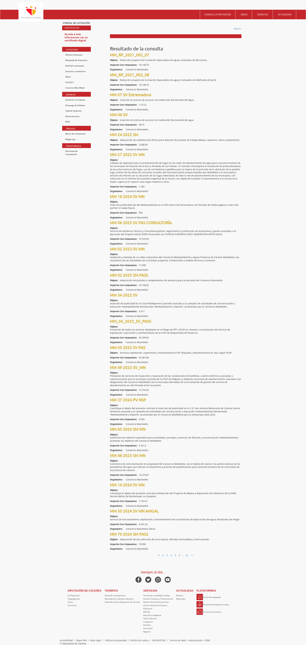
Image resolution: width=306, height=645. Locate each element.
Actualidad (284, 14)
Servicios (262, 14)
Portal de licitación (76, 22)
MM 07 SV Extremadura (130, 94)
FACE (67, 121)
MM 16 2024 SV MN (127, 196)
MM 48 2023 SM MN (127, 455)
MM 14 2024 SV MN (127, 484)
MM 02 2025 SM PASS (129, 275)
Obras (68, 76)
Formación (148, 628)
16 (187, 555)
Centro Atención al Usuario (155, 605)
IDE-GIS (146, 612)
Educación (147, 608)
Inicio (237, 28)
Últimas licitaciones (74, 54)
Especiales (181, 598)
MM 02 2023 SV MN (127, 249)
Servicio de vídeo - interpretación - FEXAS (190, 640)
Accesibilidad (66, 640)
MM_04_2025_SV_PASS (130, 321)
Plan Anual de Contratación (71, 153)
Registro (147, 631)
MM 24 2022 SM (124, 134)
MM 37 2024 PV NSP (128, 399)
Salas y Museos (150, 618)
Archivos (147, 625)
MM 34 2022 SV (124, 295)
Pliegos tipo (70, 139)
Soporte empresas (73, 110)
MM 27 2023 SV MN (127, 154)
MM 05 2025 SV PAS (127, 347)
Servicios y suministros (75, 71)
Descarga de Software (75, 105)
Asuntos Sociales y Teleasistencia (158, 598)
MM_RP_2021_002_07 (129, 54)
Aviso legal (95, 640)
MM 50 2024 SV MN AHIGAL (134, 511)
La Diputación (74, 595)
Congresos (148, 621)
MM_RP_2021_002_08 (129, 74)
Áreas (244, 14)
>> (192, 555)
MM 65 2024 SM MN (127, 429)
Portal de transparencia (115, 595)
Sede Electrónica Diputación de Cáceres (122, 602)
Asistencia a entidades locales (156, 595)
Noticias (179, 595)
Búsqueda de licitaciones (76, 60)
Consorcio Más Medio (75, 87)
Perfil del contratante (74, 65)
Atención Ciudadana (152, 615)
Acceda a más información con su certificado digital (76, 37)
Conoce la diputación (217, 14)
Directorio (72, 605)
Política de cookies (139, 640)
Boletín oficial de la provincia (156, 602)
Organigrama (74, 598)
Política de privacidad (116, 640)
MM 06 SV (119, 114)
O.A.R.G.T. (69, 82)
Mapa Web (81, 640)
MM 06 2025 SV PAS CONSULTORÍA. (141, 222)
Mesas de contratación (75, 133)
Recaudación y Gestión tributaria (119, 598)
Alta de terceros (72, 116)
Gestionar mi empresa (75, 99)
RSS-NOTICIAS (159, 640)
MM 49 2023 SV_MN (128, 367)
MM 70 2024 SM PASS (129, 534)
